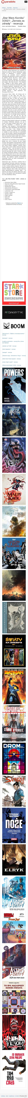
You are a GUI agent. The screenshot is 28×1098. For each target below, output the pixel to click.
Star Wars (9, 7)
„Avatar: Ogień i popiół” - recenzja (10, 362)
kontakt (17, 1096)
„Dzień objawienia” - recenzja (8, 349)
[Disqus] (14, 226)
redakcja (3, 1096)
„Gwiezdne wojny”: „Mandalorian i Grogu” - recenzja (14, 355)
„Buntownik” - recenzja (7, 338)
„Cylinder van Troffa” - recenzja (9, 346)
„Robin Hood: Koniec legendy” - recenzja (11, 358)
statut (7, 1096)
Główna (4, 7)
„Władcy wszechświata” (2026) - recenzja (11, 365)
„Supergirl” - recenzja (7, 352)
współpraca (11, 1096)
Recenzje (15, 7)
